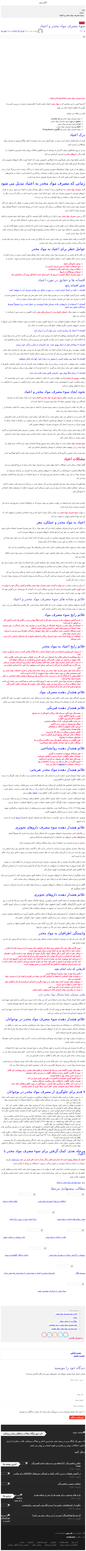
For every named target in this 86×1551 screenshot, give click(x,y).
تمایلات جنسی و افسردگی (69, 1484)
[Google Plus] (54, 1334)
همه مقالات (63, 1542)
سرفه (18, 818)
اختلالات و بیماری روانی (69, 1545)
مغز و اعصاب (42, 1542)
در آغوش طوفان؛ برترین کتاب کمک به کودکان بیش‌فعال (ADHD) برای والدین (47, 1473)
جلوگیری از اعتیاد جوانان (68, 1321)
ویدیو (22, 1542)
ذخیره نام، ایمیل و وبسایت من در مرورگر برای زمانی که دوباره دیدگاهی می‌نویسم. (51, 1412)
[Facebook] (65, 1334)
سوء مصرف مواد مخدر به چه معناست (63, 1325)
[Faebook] (84, 1457)
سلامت (53, 1542)
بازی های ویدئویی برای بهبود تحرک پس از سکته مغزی (57, 1495)
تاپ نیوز (69, 1533)
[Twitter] (60, 1334)
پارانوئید (61, 764)
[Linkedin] (49, 1334)
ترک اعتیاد (15, 1160)
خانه (83, 10)
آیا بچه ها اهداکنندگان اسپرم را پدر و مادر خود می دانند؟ (56, 1515)
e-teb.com (71, 1537)
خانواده (30, 1542)
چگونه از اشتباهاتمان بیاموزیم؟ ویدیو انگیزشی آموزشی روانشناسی (51, 1505)
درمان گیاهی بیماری (15, 1545)
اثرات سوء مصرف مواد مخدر (66, 1314)
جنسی (26, 1545)
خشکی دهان (33, 793)
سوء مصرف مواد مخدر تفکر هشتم (64, 1329)
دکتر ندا (4, 31)
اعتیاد (81, 13)
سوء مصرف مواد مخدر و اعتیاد (69, 1183)
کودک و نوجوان (50, 1545)
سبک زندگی (36, 1545)
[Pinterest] (44, 1334)
